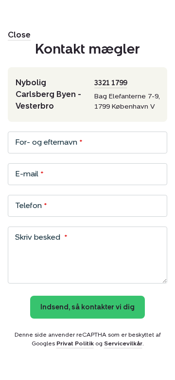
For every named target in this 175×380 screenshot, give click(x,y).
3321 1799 (110, 83)
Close (19, 34)
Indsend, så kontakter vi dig (87, 307)
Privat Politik (75, 343)
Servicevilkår (123, 343)
